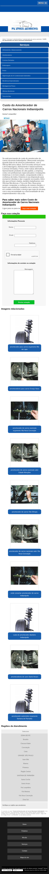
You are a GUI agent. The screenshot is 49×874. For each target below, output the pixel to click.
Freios (4, 70)
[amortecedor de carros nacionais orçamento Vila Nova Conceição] (24, 410)
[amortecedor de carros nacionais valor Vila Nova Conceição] (24, 533)
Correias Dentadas (8, 60)
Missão (24, 837)
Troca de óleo (6, 96)
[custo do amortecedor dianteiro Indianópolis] (24, 617)
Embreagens (6, 65)
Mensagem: (29, 269)
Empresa (24, 831)
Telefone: (32, 243)
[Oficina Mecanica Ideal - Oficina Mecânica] (24, 24)
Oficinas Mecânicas (8, 91)
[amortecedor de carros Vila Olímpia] (24, 493)
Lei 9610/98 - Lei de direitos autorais (21, 815)
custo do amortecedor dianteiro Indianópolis (24, 636)
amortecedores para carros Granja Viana (24, 389)
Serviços (24, 45)
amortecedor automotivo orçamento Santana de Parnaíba (24, 717)
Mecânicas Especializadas (10, 81)
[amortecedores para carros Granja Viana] (24, 370)
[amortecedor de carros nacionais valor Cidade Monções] (24, 451)
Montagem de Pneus (8, 86)
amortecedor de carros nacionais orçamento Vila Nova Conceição (24, 429)
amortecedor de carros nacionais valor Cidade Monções (24, 471)
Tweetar (7, 118)
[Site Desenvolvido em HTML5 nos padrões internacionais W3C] (18, 870)
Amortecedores (7, 55)
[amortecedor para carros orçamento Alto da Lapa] (24, 328)
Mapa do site (24, 857)
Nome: (11, 227)
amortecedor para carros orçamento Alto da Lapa (24, 348)
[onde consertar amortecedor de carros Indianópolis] (24, 575)
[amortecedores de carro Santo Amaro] (24, 658)
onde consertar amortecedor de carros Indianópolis (25, 594)
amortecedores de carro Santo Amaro (24, 677)
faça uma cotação (29, 208)
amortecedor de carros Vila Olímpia (24, 512)
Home (24, 824)
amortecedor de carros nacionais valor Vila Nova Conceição (24, 552)
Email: (11, 235)
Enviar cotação (24, 302)
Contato (24, 851)
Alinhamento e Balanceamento (12, 50)
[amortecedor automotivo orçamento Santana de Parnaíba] (24, 698)
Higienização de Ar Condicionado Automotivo (16, 76)
